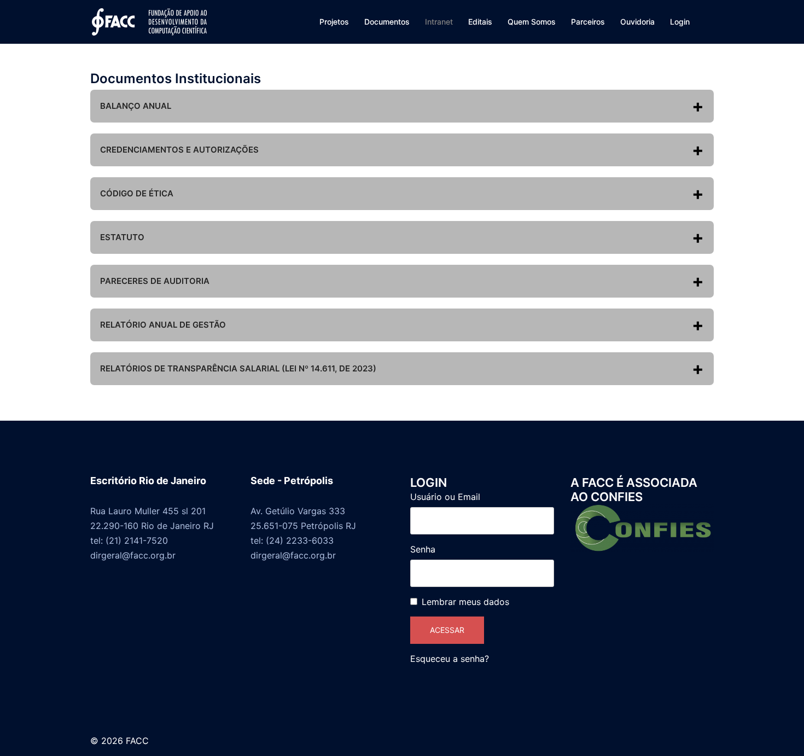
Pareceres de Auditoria (154, 281)
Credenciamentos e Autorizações (179, 149)
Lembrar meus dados (465, 601)
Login (680, 21)
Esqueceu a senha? (449, 658)
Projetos (334, 21)
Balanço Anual (135, 106)
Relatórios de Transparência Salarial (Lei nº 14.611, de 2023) (238, 368)
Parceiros (588, 21)
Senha (422, 549)
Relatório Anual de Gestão (163, 324)
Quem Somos (532, 21)
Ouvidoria (637, 21)
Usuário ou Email (445, 496)
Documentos (387, 21)
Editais (480, 21)
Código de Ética (136, 193)
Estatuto (122, 237)
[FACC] (149, 20)
